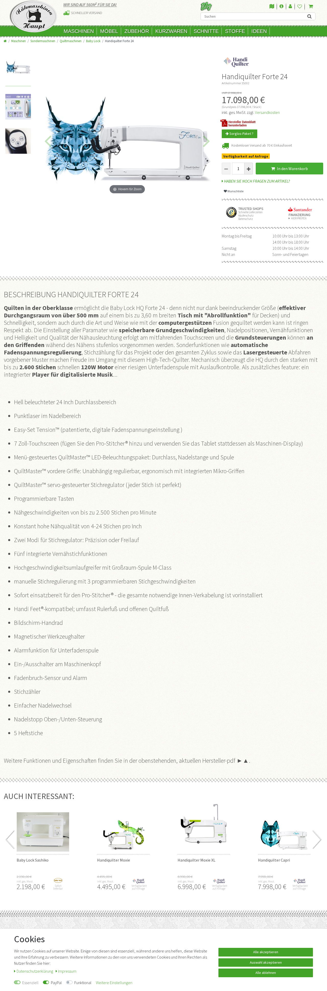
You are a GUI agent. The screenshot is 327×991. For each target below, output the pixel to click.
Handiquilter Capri (274, 860)
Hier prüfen (299, 218)
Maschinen (79, 31)
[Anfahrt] (272, 6)
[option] (18, 73)
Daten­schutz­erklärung (35, 971)
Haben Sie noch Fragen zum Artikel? (256, 181)
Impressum (67, 971)
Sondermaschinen (42, 41)
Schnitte (206, 31)
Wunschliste (235, 191)
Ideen (259, 31)
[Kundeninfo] (281, 6)
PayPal (56, 982)
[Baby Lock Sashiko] (43, 826)
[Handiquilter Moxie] (123, 826)
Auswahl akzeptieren (266, 962)
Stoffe (235, 31)
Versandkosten (267, 112)
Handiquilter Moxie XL (196, 860)
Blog (206, 6)
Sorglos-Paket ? (241, 133)
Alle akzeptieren (265, 952)
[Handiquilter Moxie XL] (204, 826)
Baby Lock (93, 41)
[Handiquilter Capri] (284, 826)
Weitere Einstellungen (114, 982)
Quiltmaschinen (70, 41)
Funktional (82, 982)
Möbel (109, 31)
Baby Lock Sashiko (33, 860)
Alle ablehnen (265, 972)
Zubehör (136, 31)
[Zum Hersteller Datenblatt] (239, 122)
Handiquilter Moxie (113, 860)
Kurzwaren (171, 31)
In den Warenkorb (292, 168)
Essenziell (30, 982)
